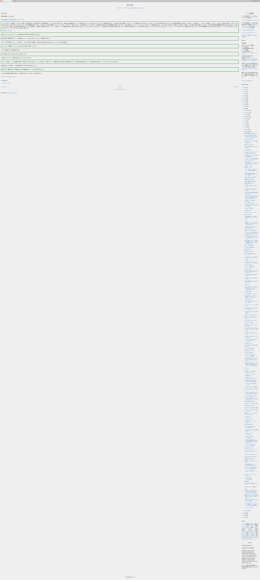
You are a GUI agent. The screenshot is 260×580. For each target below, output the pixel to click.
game (243, 534)
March (246, 129)
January (246, 510)
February (247, 131)
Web (252, 526)
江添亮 (244, 43)
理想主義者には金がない (250, 133)
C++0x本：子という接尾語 (250, 387)
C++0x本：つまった (249, 260)
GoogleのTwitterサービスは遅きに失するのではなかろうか (250, 359)
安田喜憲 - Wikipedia (7, 30)
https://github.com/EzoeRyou (252, 59)
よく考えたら (247, 416)
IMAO (11, 76)
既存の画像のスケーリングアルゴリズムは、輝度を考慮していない (250, 163)
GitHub (127, 8)
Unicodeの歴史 (247, 291)
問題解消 (246, 481)
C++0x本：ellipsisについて (250, 378)
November (247, 112)
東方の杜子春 (247, 249)
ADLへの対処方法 (248, 245)
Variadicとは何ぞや (248, 352)
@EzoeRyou (140, 8)
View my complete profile (247, 80)
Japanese (244, 535)
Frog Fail (246, 369)
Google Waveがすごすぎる (250, 456)
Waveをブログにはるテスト (251, 454)
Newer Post (3, 86)
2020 (244, 87)
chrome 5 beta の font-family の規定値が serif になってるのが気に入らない (251, 288)
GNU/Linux (245, 531)
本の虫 (130, 5)
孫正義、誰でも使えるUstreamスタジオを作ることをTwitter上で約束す (251, 491)
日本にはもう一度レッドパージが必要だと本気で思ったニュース (250, 237)
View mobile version (119, 89)
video (253, 531)
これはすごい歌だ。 (249, 322)
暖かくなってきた (248, 144)
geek (248, 539)
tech (255, 535)
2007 (244, 517)
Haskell (252, 539)
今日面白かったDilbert (249, 200)
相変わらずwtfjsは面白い (250, 230)
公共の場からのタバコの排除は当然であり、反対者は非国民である (250, 242)
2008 (244, 515)
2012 (244, 104)
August (246, 118)
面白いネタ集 (247, 214)
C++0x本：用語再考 (249, 266)
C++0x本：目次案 (248, 208)
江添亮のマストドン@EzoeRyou (249, 60)
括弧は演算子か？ (248, 183)
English (252, 534)
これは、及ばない (248, 264)
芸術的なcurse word (248, 251)
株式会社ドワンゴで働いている (249, 52)
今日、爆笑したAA (249, 202)
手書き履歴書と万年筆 (249, 181)
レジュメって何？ (248, 507)
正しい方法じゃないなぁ (250, 320)
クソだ (246, 220)
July (246, 120)
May (246, 125)
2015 (244, 98)
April (246, 127)
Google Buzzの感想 (248, 348)
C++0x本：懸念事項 (249, 247)
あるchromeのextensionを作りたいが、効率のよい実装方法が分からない (250, 197)
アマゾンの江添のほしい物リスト (250, 20)
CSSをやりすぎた (248, 299)
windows (251, 532)
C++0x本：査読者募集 (249, 444)
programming (245, 527)
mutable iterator (247, 210)
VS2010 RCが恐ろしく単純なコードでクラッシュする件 (250, 329)
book (243, 532)
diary (252, 524)
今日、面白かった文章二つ (250, 177)
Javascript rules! (247, 149)
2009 (244, 513)
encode (248, 537)
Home (120, 86)
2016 (244, 95)
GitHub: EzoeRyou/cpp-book (248, 30)
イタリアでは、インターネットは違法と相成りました (250, 170)
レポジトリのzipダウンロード (249, 32)
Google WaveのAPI (248, 446)
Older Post (236, 86)
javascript (250, 535)
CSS (253, 537)
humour (256, 527)
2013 (244, 102)
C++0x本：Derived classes (250, 395)
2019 (244, 89)
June (246, 123)
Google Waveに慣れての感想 (251, 407)
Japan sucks (247, 284)
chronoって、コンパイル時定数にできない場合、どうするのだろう (250, 223)
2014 (244, 100)
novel (245, 539)
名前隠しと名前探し (249, 179)
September (247, 116)
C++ (243, 524)
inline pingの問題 (248, 424)
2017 (244, 93)
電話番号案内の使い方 (249, 401)
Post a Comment (6, 83)
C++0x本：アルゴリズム (250, 212)
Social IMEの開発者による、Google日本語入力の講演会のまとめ (251, 441)
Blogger (132, 577)
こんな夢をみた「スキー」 (250, 293)
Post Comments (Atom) (12, 92)
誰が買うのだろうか (249, 350)
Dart (257, 537)
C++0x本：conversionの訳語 (251, 403)
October (246, 114)
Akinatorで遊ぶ (247, 269)
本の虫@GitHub (133, 8)
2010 (244, 108)
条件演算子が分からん (249, 458)
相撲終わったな (248, 167)
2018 (244, 91)
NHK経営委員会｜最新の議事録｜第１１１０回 (12, 19)
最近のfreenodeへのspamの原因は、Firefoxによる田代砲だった (251, 496)
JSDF (243, 537)
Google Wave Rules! (248, 449)
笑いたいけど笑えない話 (250, 315)
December (247, 110)
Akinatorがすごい (248, 343)
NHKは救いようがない (250, 405)
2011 (244, 106)
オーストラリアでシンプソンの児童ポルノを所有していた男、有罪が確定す (250, 504)
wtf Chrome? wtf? (248, 418)
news (14, 76)
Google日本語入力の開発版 (250, 262)
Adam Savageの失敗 (249, 138)
